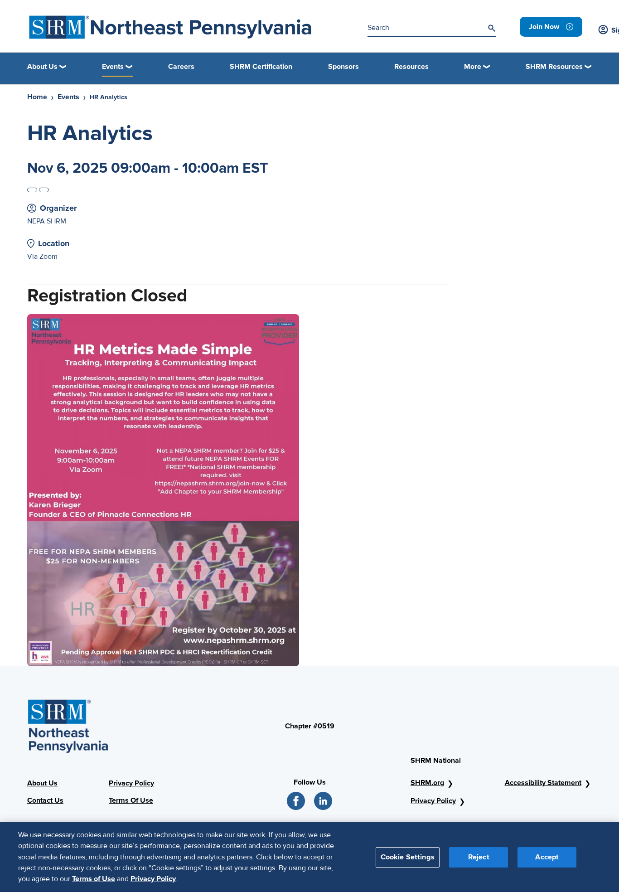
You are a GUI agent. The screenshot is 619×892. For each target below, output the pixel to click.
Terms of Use (93, 878)
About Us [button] (42, 66)
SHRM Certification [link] (261, 66)
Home (37, 97)
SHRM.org (427, 782)
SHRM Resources (554, 66)
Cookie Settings (408, 856)
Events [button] (113, 66)
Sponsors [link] (343, 66)
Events (68, 97)
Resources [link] (411, 66)
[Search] (491, 28)
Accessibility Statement (543, 782)
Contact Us (45, 800)
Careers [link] (181, 66)
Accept (547, 856)
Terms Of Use (131, 800)
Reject (478, 856)
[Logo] (170, 27)
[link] (551, 27)
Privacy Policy (131, 783)
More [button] (472, 66)
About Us (42, 783)
